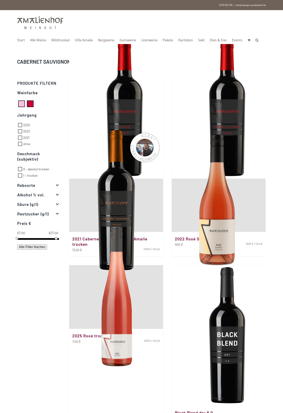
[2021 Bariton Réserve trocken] (116, 108)
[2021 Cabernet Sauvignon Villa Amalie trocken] (116, 200)
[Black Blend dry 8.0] (219, 335)
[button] (257, 40)
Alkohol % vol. (31, 194)
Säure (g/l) (27, 204)
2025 (26, 125)
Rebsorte (26, 185)
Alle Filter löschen (32, 247)
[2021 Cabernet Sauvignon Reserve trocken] (219, 108)
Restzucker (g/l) (33, 213)
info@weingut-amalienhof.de (251, 5)
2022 (26, 131)
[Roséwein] (21, 103)
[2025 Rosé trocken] (116, 297)
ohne (26, 144)
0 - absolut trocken (36, 169)
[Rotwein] (30, 103)
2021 (26, 137)
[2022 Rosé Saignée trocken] (219, 200)
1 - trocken (30, 175)
